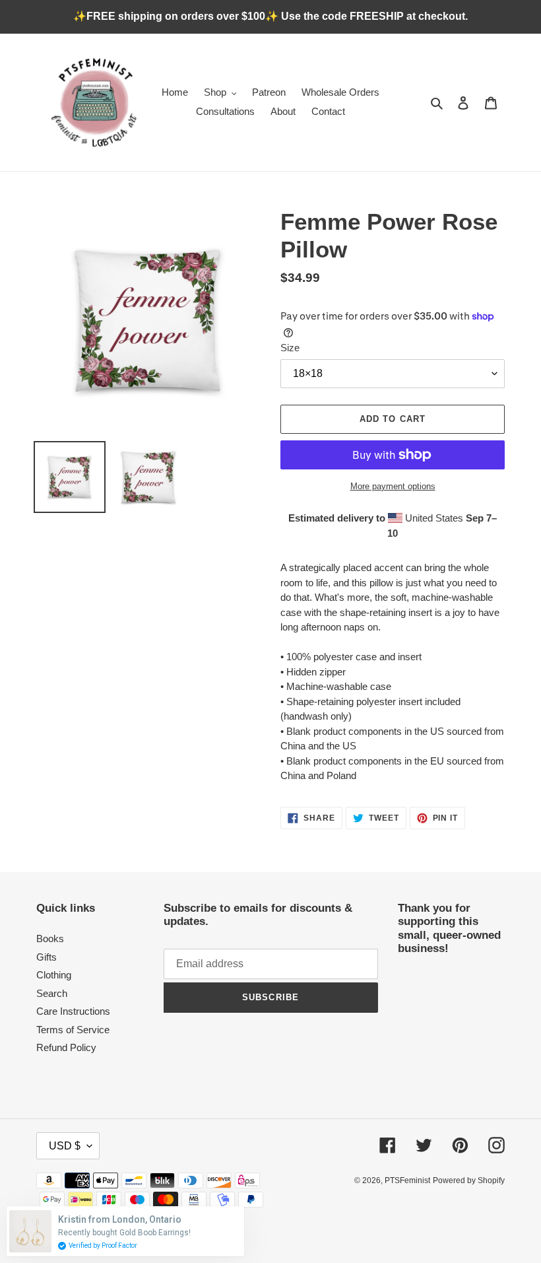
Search (51, 993)
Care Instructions (73, 1011)
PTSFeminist (407, 1180)
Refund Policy (66, 1047)
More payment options (392, 486)
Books (50, 938)
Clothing (53, 974)
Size (290, 347)
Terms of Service (73, 1029)
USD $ (64, 1145)
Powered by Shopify (469, 1180)
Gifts (46, 957)
